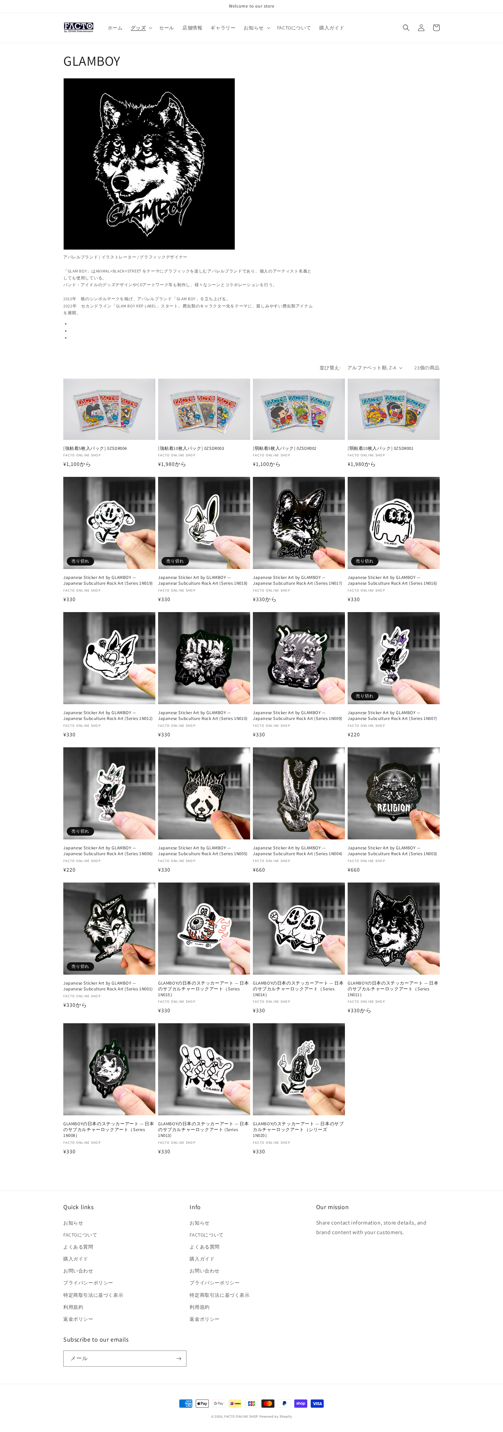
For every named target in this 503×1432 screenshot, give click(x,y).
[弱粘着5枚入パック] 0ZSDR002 (285, 448)
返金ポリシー (78, 1319)
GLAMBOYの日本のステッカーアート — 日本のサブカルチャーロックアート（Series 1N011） (393, 989)
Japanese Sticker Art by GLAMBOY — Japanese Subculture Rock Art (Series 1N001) (108, 986)
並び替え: (330, 368)
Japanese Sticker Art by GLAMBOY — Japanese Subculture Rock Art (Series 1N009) (298, 715)
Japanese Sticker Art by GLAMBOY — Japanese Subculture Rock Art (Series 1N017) (298, 580)
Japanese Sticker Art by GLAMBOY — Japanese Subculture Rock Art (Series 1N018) (203, 580)
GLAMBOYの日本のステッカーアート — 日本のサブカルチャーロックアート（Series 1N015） (203, 989)
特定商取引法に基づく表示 (93, 1295)
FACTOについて (80, 1235)
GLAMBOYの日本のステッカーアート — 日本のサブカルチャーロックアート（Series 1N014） (298, 989)
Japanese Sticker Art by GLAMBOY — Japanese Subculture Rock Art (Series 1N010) (203, 715)
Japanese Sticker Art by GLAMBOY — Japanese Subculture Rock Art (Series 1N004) (298, 851)
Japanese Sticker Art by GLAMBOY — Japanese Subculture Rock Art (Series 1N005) (203, 851)
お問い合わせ (78, 1271)
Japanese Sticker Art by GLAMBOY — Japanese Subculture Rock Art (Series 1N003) (392, 851)
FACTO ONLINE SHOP (241, 1416)
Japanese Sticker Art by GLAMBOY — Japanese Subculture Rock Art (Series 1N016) (392, 580)
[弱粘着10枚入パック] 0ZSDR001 (381, 448)
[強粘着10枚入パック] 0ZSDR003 (191, 448)
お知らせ (73, 1223)
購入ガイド (75, 1259)
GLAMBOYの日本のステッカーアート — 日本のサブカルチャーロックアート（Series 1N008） (108, 1129)
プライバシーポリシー (88, 1283)
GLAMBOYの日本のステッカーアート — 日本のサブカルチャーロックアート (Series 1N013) (203, 1129)
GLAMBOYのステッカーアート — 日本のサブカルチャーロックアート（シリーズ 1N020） (298, 1129)
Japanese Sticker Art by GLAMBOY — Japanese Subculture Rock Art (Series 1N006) (108, 851)
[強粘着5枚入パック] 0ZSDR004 (95, 448)
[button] (141, 28)
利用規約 (73, 1307)
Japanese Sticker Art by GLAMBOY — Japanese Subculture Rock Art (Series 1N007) (392, 715)
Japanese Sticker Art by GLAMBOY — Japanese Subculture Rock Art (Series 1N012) (108, 715)
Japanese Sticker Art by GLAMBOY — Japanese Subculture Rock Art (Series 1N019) (108, 580)
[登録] (178, 1359)
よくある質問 (78, 1247)
